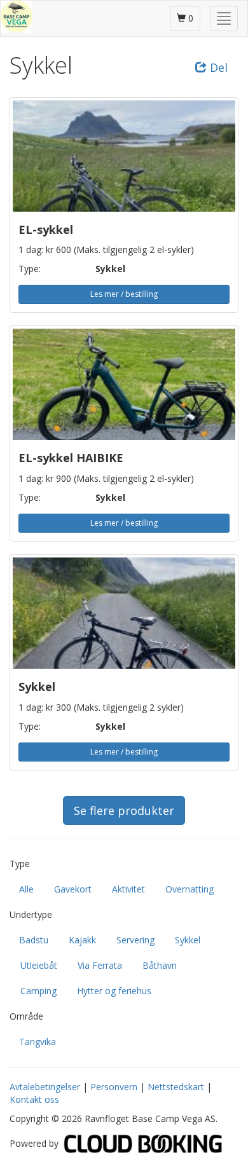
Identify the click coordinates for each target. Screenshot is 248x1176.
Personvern (113, 1087)
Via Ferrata (100, 965)
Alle (26, 889)
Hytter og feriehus (114, 991)
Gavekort (73, 889)
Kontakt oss (34, 1099)
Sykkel (187, 940)
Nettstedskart (176, 1087)
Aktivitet (128, 889)
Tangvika (37, 1042)
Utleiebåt (38, 965)
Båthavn (159, 965)
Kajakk (82, 940)
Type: (29, 269)
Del (217, 67)
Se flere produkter (124, 810)
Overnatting (189, 889)
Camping (38, 991)
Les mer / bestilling (124, 294)
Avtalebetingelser (45, 1087)
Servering (135, 940)
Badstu (33, 940)
